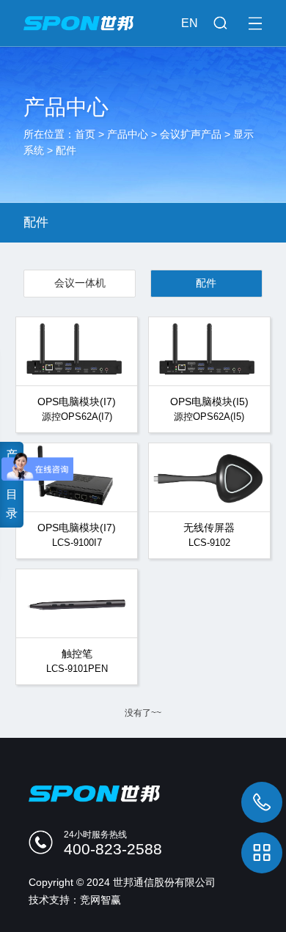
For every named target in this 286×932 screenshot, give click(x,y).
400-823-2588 (113, 849)
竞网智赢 (100, 900)
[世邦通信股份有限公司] (143, 15)
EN (189, 23)
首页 (85, 134)
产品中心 (127, 134)
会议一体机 (80, 283)
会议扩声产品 (190, 134)
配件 (66, 150)
